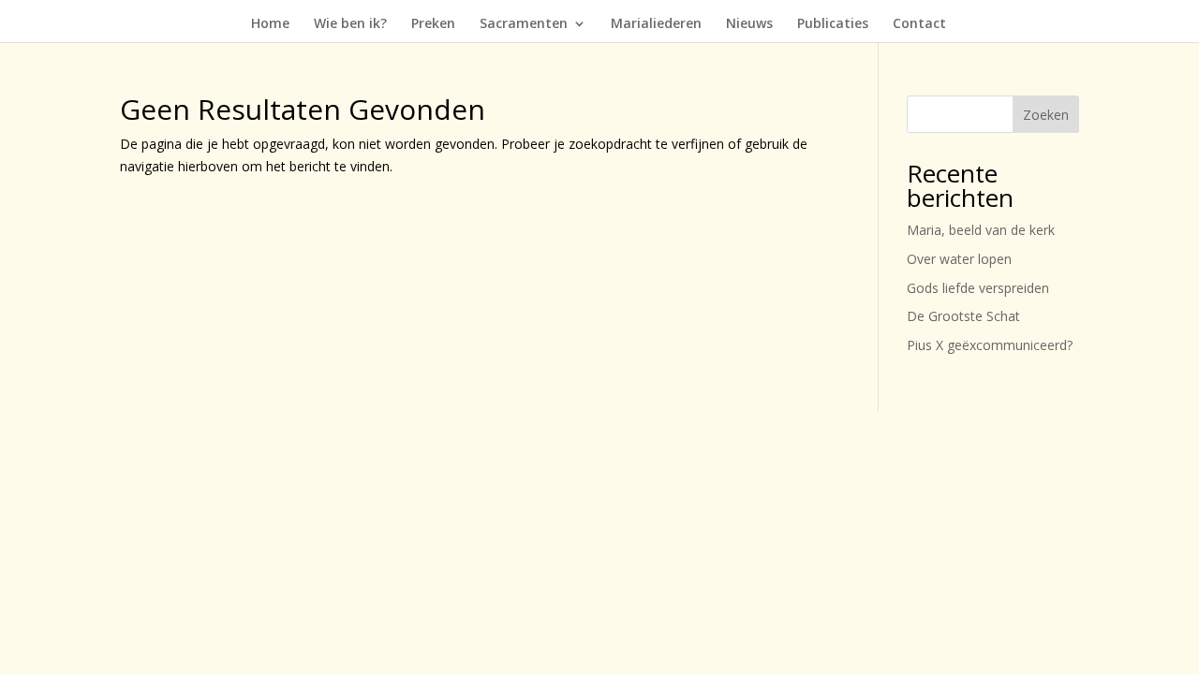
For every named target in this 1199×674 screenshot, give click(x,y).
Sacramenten (524, 24)
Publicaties (832, 24)
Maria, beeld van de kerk (981, 230)
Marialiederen (656, 24)
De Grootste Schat (963, 316)
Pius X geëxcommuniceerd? (990, 345)
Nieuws (749, 24)
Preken (433, 24)
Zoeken (1046, 115)
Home (270, 24)
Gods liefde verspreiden (978, 288)
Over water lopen (959, 259)
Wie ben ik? (350, 24)
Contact (919, 24)
